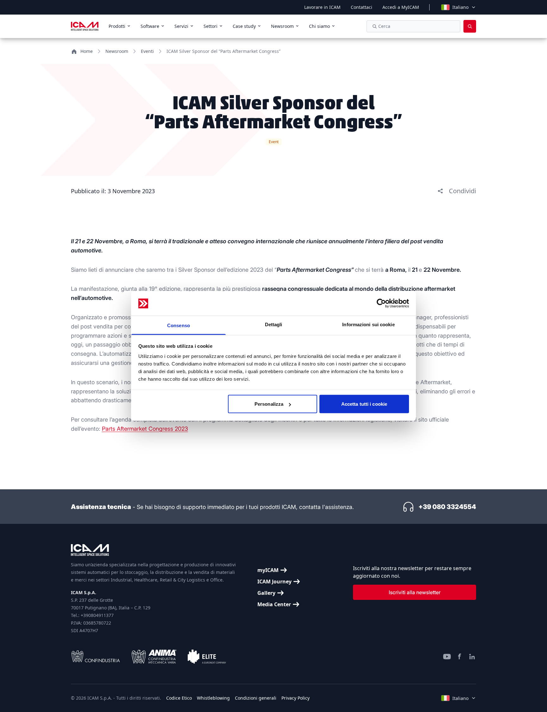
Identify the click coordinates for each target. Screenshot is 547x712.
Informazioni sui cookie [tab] (368, 324)
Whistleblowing (213, 698)
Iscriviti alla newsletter (415, 592)
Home (86, 51)
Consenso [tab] (178, 325)
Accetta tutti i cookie (364, 404)
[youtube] (447, 656)
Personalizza (269, 404)
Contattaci (361, 7)
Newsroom (116, 51)
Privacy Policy (295, 698)
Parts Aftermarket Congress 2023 (145, 428)
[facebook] (459, 656)
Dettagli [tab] (273, 324)
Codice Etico (179, 698)
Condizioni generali (255, 698)
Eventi (147, 51)
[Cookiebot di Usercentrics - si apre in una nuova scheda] (381, 303)
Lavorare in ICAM (322, 7)
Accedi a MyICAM (400, 7)
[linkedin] (472, 656)
